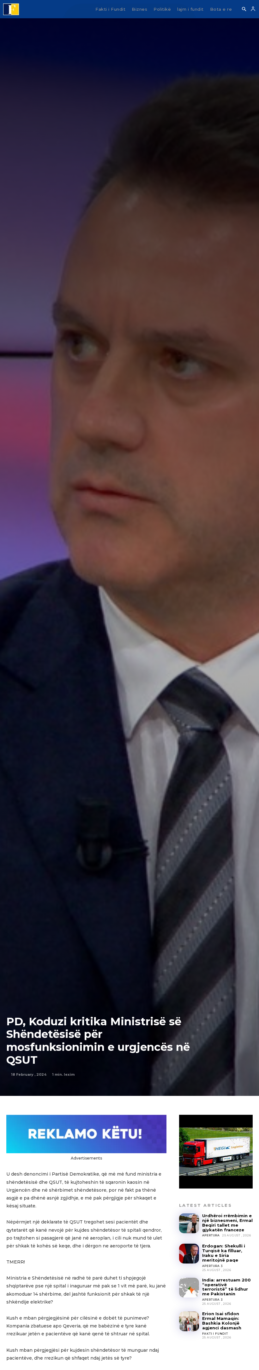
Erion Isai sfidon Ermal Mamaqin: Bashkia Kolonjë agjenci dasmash (221, 1320)
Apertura (211, 1235)
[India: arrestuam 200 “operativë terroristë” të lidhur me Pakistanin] (189, 1288)
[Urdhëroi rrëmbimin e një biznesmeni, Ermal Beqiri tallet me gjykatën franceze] (189, 1223)
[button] (244, 9)
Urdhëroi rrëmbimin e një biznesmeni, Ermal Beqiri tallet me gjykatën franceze (227, 1222)
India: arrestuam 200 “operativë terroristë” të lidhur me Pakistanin (226, 1287)
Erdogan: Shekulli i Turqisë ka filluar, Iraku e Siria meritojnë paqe (223, 1253)
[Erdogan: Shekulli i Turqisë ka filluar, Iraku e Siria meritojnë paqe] (189, 1254)
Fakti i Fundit (215, 1333)
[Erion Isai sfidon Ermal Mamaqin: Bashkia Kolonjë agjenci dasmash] (189, 1321)
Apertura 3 (212, 1266)
